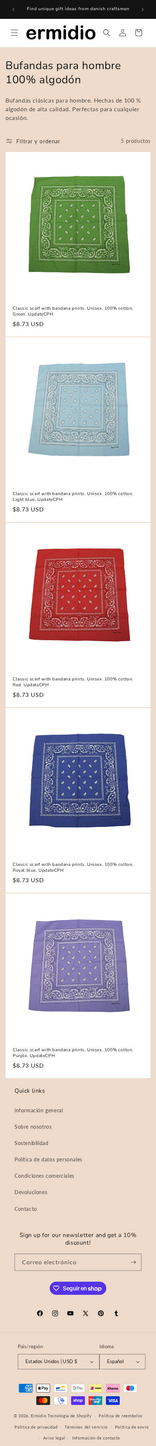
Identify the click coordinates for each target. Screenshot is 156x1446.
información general (39, 1110)
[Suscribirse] (133, 1262)
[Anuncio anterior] (13, 9)
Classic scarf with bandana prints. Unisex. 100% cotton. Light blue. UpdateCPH (73, 496)
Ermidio (38, 1415)
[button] (14, 33)
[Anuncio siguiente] (143, 9)
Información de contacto (96, 1437)
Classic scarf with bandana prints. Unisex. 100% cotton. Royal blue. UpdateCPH (73, 867)
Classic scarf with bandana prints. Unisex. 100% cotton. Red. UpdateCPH (73, 682)
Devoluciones (31, 1192)
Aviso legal (54, 1437)
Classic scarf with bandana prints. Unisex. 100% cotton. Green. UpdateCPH (73, 311)
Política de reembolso (120, 1415)
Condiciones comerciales (44, 1176)
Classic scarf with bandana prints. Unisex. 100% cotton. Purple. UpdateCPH (73, 1053)
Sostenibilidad (31, 1143)
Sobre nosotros (33, 1127)
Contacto (26, 1209)
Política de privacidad (36, 1427)
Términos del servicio (86, 1427)
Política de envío (132, 1427)
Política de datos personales (48, 1159)
